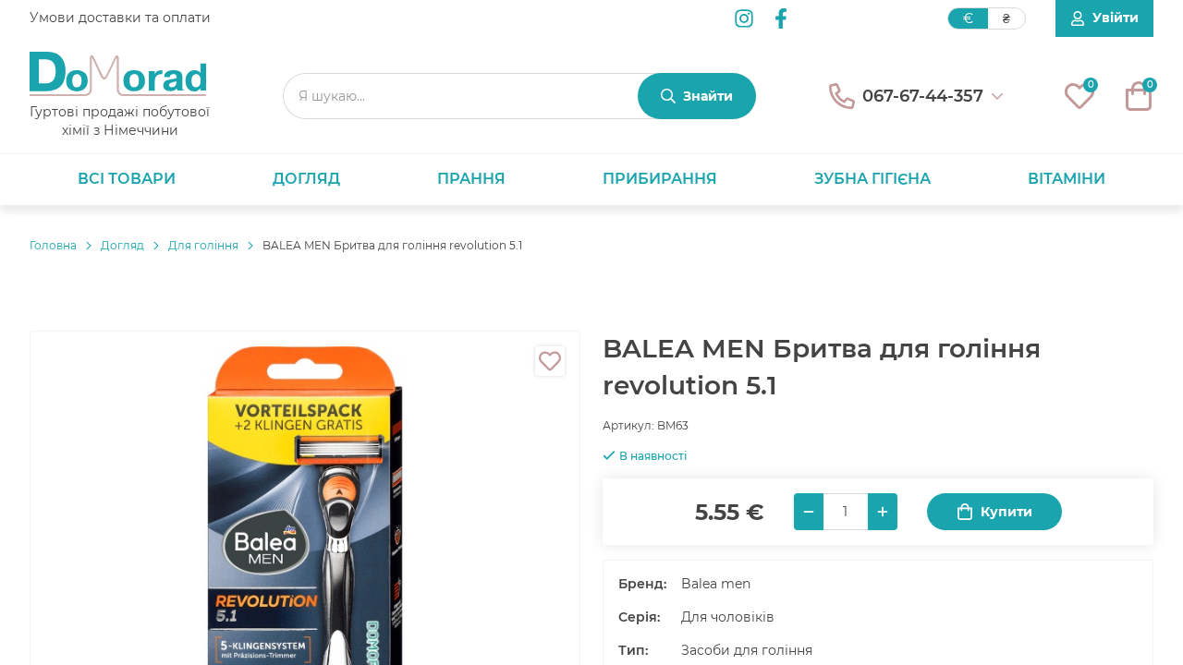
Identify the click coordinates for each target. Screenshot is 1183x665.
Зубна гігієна (872, 178)
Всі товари (127, 178)
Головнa (53, 245)
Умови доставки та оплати (120, 17)
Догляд (306, 178)
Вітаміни (1066, 178)
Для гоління (203, 245)
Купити (1006, 511)
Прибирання (660, 178)
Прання (471, 178)
